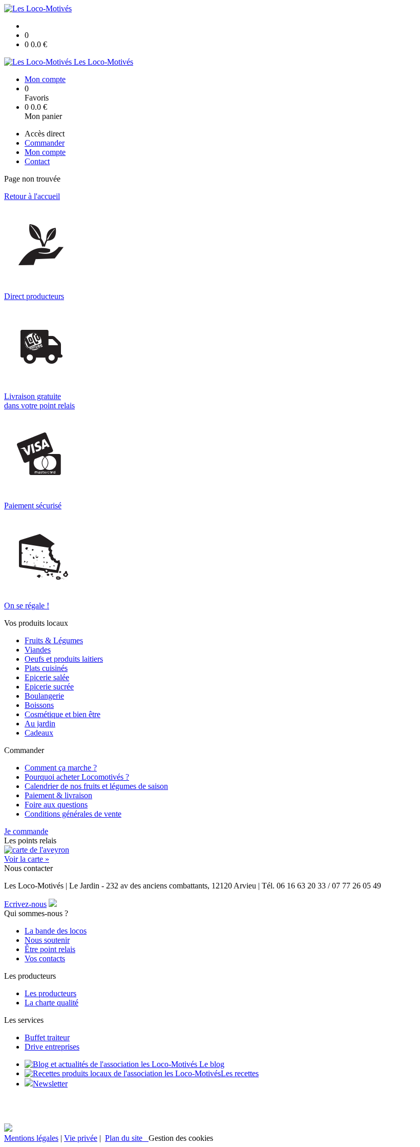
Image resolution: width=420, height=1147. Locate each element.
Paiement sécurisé (32, 505)
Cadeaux (39, 732)
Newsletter (50, 1083)
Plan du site (127, 1138)
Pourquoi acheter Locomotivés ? (77, 777)
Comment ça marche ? (61, 767)
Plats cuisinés (46, 668)
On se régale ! (26, 605)
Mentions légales (31, 1138)
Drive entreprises (52, 1046)
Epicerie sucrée (49, 686)
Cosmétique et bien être (62, 714)
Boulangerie (44, 695)
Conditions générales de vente (73, 813)
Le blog (210, 1064)
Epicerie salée (47, 677)
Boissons (39, 705)
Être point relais (50, 949)
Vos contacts (45, 958)
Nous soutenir (47, 940)
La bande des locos (56, 930)
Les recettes (240, 1073)
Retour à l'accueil (32, 196)
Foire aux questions (56, 804)
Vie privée (80, 1138)
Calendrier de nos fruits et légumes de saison (96, 786)
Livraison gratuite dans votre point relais (39, 401)
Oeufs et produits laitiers (64, 659)
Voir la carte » (26, 859)
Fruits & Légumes (54, 640)
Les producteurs (50, 993)
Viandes (38, 649)
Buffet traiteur (47, 1037)
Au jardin (40, 723)
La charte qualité (51, 1002)
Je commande (26, 831)
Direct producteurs (34, 296)
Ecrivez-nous (25, 904)
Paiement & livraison (58, 795)
